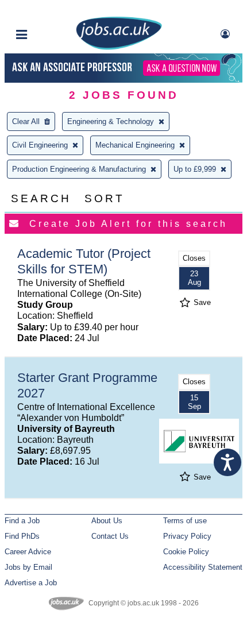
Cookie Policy (186, 551)
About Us (106, 520)
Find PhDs (22, 536)
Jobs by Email (28, 567)
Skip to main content (46, 10)
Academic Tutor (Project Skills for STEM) (83, 261)
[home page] (119, 47)
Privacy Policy (187, 536)
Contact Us (110, 536)
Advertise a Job (31, 582)
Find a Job (22, 520)
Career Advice (28, 551)
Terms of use (185, 520)
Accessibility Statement (202, 567)
